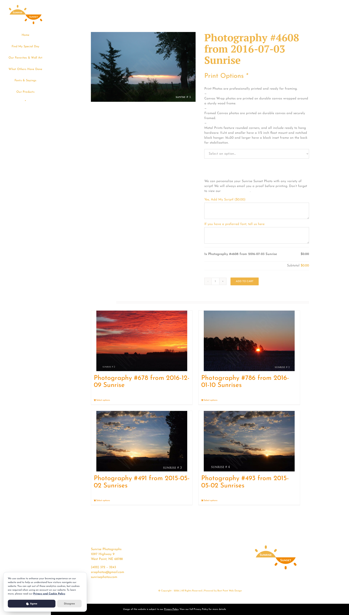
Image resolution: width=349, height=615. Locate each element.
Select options (103, 400)
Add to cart (244, 281)
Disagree (69, 603)
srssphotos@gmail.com (107, 572)
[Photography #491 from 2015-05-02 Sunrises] (141, 441)
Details (186, 400)
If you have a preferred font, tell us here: (234, 224)
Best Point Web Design (229, 591)
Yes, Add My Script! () (224, 199)
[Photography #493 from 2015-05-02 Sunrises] (249, 441)
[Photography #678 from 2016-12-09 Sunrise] (141, 341)
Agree (33, 603)
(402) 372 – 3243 (103, 567)
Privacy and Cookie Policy (49, 593)
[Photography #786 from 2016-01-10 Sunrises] (249, 341)
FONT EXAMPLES (236, 191)
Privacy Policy (171, 609)
